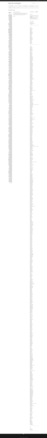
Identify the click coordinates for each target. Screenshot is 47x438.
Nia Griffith (11, 136)
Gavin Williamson (10, 69)
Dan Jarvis (31, 125)
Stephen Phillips (31, 394)
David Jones (10, 53)
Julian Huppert (31, 257)
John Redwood (11, 102)
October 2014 (31, 29)
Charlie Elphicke (10, 40)
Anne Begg (11, 30)
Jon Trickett (11, 105)
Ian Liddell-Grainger (31, 213)
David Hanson (10, 52)
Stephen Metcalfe (31, 393)
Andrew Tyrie (31, 73)
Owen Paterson (10, 142)
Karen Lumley (10, 110)
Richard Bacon (9, 151)
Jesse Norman (31, 232)
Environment (31, 161)
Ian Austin (31, 212)
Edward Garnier (9, 61)
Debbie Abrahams (10, 57)
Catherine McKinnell (10, 38)
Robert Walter (31, 364)
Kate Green (9, 111)
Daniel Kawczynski (10, 48)
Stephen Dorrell (10, 166)
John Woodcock (11, 104)
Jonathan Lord (31, 255)
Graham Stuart (11, 79)
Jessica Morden (10, 96)
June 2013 (31, 35)
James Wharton (31, 227)
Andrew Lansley (9, 23)
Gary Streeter (31, 175)
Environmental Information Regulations (33, 161)
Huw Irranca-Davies (31, 209)
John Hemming (31, 244)
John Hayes (11, 100)
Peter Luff (11, 148)
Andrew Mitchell (31, 68)
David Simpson (31, 141)
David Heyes (31, 135)
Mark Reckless (11, 126)
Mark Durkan (31, 289)
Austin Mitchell (9, 32)
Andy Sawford (11, 27)
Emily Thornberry (10, 63)
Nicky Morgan (31, 324)
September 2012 (31, 39)
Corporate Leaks (31, 119)
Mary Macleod (31, 301)
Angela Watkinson (31, 77)
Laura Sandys (31, 271)
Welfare (14, 7)
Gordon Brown (31, 189)
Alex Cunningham (10, 18)
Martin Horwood (10, 127)
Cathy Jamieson (10, 39)
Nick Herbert (11, 138)
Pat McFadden (11, 143)
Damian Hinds (10, 47)
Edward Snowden (31, 154)
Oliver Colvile (11, 141)
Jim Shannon (31, 237)
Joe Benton (9, 99)
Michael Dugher (31, 305)
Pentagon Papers (31, 343)
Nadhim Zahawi (31, 314)
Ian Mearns (31, 214)
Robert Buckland (9, 154)
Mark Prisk (10, 125)
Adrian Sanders (10, 15)
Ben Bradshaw (11, 33)
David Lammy (31, 136)
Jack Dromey (11, 89)
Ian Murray (10, 88)
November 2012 (31, 38)
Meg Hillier (10, 129)
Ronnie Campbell (31, 367)
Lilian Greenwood (10, 116)
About (18, 7)
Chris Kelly (9, 42)
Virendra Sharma (10, 179)
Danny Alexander (31, 128)
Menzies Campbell (31, 304)
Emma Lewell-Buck (10, 64)
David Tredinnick (31, 142)
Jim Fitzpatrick (31, 235)
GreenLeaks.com (31, 194)
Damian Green (11, 47)
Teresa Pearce (11, 173)
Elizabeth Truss (10, 63)
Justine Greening (10, 109)
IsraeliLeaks (31, 219)
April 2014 (31, 30)
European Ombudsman (32, 164)
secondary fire (31, 377)
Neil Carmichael (10, 136)
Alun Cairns (11, 20)
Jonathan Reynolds (10, 107)
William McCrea (31, 422)
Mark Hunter (31, 293)
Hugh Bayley (10, 85)
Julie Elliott (31, 259)
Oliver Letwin (31, 330)
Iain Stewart (31, 211)
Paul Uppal (31, 341)
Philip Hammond (10, 149)
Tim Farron (31, 406)
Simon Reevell (11, 164)
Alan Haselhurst (10, 16)
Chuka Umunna (31, 114)
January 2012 (31, 43)
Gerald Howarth (10, 74)
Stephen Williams (31, 396)
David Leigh (31, 137)
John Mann (11, 101)
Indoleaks (31, 217)
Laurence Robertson (10, 115)
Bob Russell (31, 94)
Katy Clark (10, 111)
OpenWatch (31, 331)
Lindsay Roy (31, 276)
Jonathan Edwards (10, 106)
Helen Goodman (31, 204)
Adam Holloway (31, 49)
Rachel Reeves (10, 150)
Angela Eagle (11, 28)
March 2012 (31, 42)
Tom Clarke (31, 409)
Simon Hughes (10, 164)
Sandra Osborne (31, 374)
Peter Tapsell (10, 148)
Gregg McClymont (10, 80)
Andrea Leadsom (10, 21)
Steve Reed (31, 398)
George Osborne (10, 73)
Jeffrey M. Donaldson (10, 94)
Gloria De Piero (31, 187)
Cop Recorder (31, 118)
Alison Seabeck (31, 59)
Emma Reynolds (31, 159)
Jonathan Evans (10, 106)
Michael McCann (31, 307)
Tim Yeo (30, 407)
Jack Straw (31, 221)
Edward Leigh (31, 153)
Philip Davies (31, 348)
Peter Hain (31, 345)
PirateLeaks (31, 351)
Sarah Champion (10, 160)
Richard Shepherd (31, 359)
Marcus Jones (11, 120)
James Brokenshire (10, 91)
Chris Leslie (11, 42)
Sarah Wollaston (31, 376)
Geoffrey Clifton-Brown (32, 178)
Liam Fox (30, 274)
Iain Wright (31, 211)
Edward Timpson (10, 62)
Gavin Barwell (10, 69)
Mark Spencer (31, 297)
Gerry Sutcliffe (31, 185)
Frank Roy (10, 68)
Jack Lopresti (10, 89)
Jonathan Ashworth (10, 105)
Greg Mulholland (9, 80)
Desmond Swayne (11, 58)
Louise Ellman (31, 279)
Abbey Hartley (31, 48)
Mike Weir (31, 312)
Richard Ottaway (31, 359)
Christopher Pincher (10, 44)
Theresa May (11, 174)
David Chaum (31, 131)
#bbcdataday (31, 47)
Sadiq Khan (31, 372)
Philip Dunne (10, 149)
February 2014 (31, 31)
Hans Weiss (31, 200)
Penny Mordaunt (31, 342)
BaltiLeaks (31, 86)
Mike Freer (11, 133)
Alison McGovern (10, 18)
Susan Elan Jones (31, 401)
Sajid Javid (10, 159)
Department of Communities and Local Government (34, 146)
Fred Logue (31, 172)
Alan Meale (11, 16)
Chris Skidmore (31, 112)
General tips (11, 70)
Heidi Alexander (10, 83)
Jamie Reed (31, 227)
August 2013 (31, 34)
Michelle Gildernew (11, 132)
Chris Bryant (31, 109)
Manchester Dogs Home (32, 283)
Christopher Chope (31, 113)
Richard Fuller (9, 152)
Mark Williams (10, 127)
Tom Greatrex (31, 410)
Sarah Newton (31, 375)
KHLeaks (30, 269)
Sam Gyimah (31, 373)
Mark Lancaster (10, 124)
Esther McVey (11, 65)
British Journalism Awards (32, 99)
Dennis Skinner (31, 145)
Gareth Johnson (10, 68)
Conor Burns (11, 45)
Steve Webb (31, 399)
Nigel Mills (31, 327)
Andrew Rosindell (31, 70)
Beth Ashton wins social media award (33, 18)
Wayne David (31, 418)
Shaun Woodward (10, 162)
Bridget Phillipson (10, 36)
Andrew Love (31, 67)
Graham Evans (31, 192)
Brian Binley (31, 97)
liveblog (30, 277)
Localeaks (31, 278)
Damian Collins (31, 123)
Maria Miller (10, 122)
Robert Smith (11, 155)
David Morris (31, 138)
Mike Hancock (31, 310)
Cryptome (31, 121)
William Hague (10, 180)
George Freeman (31, 180)
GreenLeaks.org (31, 195)
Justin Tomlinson (10, 109)
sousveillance (31, 386)
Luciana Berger (11, 118)
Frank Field (31, 171)
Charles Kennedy (31, 105)
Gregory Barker (31, 198)
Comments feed (31, 429)
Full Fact (30, 173)
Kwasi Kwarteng (11, 114)
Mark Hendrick (31, 292)
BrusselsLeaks (31, 100)
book (30, 95)
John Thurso (31, 250)
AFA (30, 51)
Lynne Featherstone (31, 281)
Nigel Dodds (11, 140)
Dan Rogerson (10, 48)
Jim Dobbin (31, 234)
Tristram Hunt (11, 178)
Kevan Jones (31, 267)
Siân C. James (11, 163)
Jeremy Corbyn (9, 95)
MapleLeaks (31, 284)
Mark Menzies (31, 294)
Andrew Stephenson (10, 26)
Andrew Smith (31, 71)
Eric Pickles (31, 163)
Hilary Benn (31, 207)
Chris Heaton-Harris (10, 42)
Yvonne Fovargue (31, 424)
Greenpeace (31, 195)
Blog (30, 92)
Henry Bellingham (10, 84)
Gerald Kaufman (9, 74)
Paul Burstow (31, 337)
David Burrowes (10, 50)
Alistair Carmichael (10, 19)
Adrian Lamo (31, 50)
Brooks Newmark (10, 37)
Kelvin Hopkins (9, 112)
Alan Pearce (31, 55)
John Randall (10, 102)
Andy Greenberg (31, 74)
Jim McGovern (31, 236)
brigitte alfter (31, 98)
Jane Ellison (11, 93)
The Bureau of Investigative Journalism (33, 403)
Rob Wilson (31, 360)
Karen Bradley (31, 261)
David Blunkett (11, 50)
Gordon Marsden (31, 190)
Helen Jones (10, 84)
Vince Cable (11, 179)
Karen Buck (11, 110)
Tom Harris (31, 410)
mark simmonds (10, 126)
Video (30, 416)
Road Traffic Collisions (32, 360)
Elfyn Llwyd (11, 63)
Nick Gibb (10, 138)
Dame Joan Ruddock (10, 46)
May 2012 (31, 41)
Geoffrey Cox (31, 179)
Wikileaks (31, 419)
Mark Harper (11, 123)
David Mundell (31, 139)
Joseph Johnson (31, 256)
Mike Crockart (31, 309)
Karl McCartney (31, 262)
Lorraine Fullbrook (10, 117)
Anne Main (31, 81)
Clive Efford (31, 116)
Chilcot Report (31, 108)
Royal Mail (31, 369)
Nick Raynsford (31, 323)
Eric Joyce (11, 64)
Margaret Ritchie (9, 121)
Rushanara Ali (31, 371)
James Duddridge (31, 225)
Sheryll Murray (31, 381)
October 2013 (31, 33)
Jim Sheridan (10, 98)
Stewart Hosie (11, 172)
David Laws (11, 53)
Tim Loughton (11, 175)
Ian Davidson (10, 87)
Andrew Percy (11, 24)
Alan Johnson (31, 54)
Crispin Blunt (31, 120)
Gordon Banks (31, 188)
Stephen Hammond (10, 167)
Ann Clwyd (31, 79)
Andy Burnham (11, 27)
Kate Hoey (11, 111)
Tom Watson (10, 177)
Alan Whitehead (10, 17)
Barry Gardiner (11, 32)
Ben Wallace (31, 89)
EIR (30, 156)
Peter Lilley (9, 148)
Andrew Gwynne (31, 65)
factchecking (31, 165)
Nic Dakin (31, 318)
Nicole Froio (31, 325)
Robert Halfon (31, 362)
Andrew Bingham (31, 63)
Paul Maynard (31, 340)
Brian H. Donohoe (10, 36)
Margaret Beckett (10, 120)
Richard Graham (31, 358)
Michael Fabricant (10, 131)
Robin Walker (31, 365)
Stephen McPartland (10, 168)
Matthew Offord (31, 302)
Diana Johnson (31, 147)
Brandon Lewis (31, 96)
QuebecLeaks (31, 353)
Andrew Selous (9, 25)
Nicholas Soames (31, 319)
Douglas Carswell (10, 60)
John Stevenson (10, 103)
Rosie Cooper (10, 158)
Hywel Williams (10, 86)
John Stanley (10, 103)
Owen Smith (10, 142)
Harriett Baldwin (31, 201)
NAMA (30, 315)
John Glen (9, 100)
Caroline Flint (11, 37)
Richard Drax (11, 152)
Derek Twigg (31, 146)
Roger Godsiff (10, 157)
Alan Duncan (31, 53)
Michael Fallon (9, 131)
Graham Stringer (31, 193)
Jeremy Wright (11, 95)
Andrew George (31, 64)
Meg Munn (31, 303)
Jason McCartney (31, 228)
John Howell (31, 244)
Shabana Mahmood (10, 161)
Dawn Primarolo (10, 57)
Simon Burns (10, 163)
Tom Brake (11, 176)
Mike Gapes (31, 310)
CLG (30, 115)
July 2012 (31, 40)
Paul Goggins (10, 145)
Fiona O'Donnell (10, 66)
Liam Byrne (11, 115)
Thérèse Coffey (31, 405)
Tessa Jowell (31, 402)
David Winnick (31, 143)
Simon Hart (31, 383)
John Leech (9, 101)
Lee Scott (9, 115)
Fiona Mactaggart (10, 66)
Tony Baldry (31, 411)
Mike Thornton (10, 134)
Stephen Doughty (31, 390)
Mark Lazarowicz (10, 124)
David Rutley (10, 55)
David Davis (11, 51)
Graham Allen (31, 191)
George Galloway (10, 72)
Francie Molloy (31, 169)
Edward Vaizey (10, 62)
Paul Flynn (31, 338)
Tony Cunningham (10, 178)
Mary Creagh (31, 300)
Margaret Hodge (10, 121)
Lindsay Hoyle (11, 116)
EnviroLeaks (31, 160)
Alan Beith (10, 15)
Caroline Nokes (31, 102)
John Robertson (31, 248)
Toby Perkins (31, 408)
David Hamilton (11, 52)
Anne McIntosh (10, 31)
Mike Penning (31, 311)
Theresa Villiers (10, 174)
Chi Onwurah (11, 41)
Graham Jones (11, 78)
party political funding (32, 333)
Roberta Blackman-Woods (10, 156)
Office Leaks (31, 328)
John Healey (10, 100)
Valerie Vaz (31, 415)
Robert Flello (31, 361)
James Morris (31, 226)
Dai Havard (9, 46)
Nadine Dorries (11, 135)
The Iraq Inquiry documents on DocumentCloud (34, 15)
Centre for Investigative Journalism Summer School (34, 104)
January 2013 (31, 37)
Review (30, 355)
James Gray (10, 92)
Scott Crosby (31, 377)
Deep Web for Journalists (32, 145)
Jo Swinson (31, 238)
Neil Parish (9, 136)
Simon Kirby (31, 384)
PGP (30, 347)
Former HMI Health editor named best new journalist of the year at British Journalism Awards (34, 17)
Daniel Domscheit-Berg (32, 126)
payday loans (31, 342)
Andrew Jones (31, 66)
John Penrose (31, 246)
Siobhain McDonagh (10, 165)
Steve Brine (10, 171)
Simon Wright (31, 385)
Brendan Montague (31, 96)
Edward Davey (31, 152)
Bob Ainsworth (31, 93)
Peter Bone (10, 147)
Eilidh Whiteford (10, 62)
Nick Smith (11, 139)
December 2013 (31, 32)
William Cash (11, 180)
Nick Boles (11, 137)
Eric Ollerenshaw (31, 162)
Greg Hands (31, 196)
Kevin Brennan (11, 113)
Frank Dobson (10, 67)
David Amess (31, 129)
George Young (31, 183)
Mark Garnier (31, 291)
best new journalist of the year (32, 90)
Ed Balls (30, 151)
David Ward (11, 56)
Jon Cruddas (31, 252)
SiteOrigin (26, 437)
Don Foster (11, 59)
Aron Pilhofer (31, 84)
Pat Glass (31, 334)
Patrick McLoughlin (10, 143)
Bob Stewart (11, 35)
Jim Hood (11, 97)
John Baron (11, 99)
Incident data (31, 216)
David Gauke (31, 133)
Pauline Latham (11, 146)
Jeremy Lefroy (31, 231)
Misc (30, 313)
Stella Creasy (31, 388)
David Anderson (31, 129)
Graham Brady (9, 78)
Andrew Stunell (31, 72)
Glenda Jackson (9, 75)
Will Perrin (31, 420)
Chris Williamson (10, 43)
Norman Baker (9, 141)
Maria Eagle (31, 288)
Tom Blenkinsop (31, 408)
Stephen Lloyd (9, 168)
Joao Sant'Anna (31, 239)
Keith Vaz (31, 265)
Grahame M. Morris (10, 79)
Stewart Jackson (31, 400)
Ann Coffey (31, 80)
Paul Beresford (11, 144)
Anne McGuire (11, 31)
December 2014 (31, 28)
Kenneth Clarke (31, 266)
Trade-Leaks (31, 413)
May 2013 (31, 35)
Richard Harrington (10, 153)
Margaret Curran (31, 286)
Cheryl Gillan (31, 107)
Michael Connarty (10, 130)
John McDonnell (10, 101)
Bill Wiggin (11, 34)
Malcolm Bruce (31, 282)
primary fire (31, 352)
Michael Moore (31, 308)
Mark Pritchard (11, 125)
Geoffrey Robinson (10, 71)
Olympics (38, 0)
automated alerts (31, 85)
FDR (30, 166)
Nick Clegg (31, 320)
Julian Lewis (10, 108)
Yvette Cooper (11, 181)
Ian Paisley (31, 215)
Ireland (30, 218)
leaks (30, 272)
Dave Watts (11, 49)
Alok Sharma (31, 61)
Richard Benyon (31, 356)
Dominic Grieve (9, 59)
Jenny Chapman (9, 94)
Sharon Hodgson (31, 379)
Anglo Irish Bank (31, 78)
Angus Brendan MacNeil (10, 29)
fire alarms (31, 168)
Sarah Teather (31, 375)
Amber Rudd (10, 20)
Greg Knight (11, 80)
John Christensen (31, 241)
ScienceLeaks (31, 376)
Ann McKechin (31, 80)
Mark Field (11, 122)
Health (30, 202)
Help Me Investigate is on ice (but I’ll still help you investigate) (34, 17)
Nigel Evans (31, 326)
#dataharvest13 (31, 47)
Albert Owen (31, 57)
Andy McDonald (10, 27)
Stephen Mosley (31, 393)
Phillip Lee (31, 350)
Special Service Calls (32, 387)
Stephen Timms (10, 170)
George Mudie (11, 73)
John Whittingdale (10, 104)
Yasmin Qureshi (31, 423)
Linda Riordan (31, 275)
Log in (30, 428)
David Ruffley (31, 140)
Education (10, 7)
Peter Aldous (11, 147)
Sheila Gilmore (31, 380)
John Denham (31, 242)
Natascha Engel (31, 316)
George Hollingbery (10, 72)
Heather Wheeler (31, 203)
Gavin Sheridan (31, 176)
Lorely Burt (10, 117)
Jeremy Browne (31, 230)
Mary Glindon (11, 128)
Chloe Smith (10, 41)
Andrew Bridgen (31, 64)
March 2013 (31, 36)
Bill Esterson (31, 91)
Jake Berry (11, 90)
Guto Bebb (31, 199)
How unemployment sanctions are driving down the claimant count (34, 16)
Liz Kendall (11, 117)
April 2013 (31, 36)
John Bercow (10, 99)
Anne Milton (31, 83)
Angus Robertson (31, 79)
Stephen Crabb (31, 389)
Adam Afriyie (10, 14)
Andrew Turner (11, 26)
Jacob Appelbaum (31, 222)
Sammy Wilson (11, 159)
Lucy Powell (31, 280)
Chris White (11, 43)
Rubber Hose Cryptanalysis (32, 370)
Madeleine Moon (10, 119)
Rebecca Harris (31, 354)
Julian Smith (31, 258)
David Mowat (11, 54)
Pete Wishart (31, 343)
